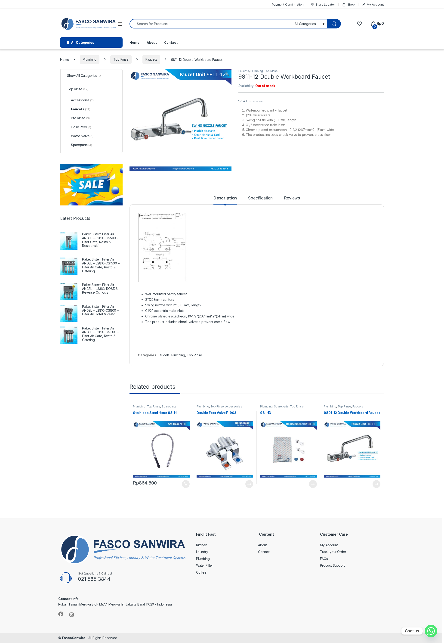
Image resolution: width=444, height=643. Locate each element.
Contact (171, 42)
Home (134, 42)
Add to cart (186, 484)
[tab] (225, 200)
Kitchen (201, 545)
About (152, 42)
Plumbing (89, 59)
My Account (375, 4)
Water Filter (204, 565)
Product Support (332, 565)
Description (225, 198)
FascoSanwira (74, 638)
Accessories (233, 406)
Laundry (202, 552)
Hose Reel (81, 127)
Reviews (292, 198)
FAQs (324, 559)
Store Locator (325, 4)
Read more (249, 484)
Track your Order (333, 552)
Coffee (201, 572)
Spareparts (169, 406)
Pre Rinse (80, 118)
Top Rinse (121, 59)
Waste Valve (82, 136)
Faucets (151, 59)
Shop (351, 4)
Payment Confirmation (287, 4)
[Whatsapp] (431, 631)
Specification (260, 198)
